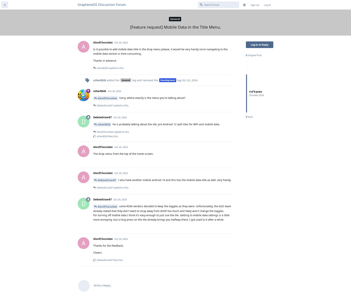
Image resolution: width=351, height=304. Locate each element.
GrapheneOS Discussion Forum (102, 4)
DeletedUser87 (107, 180)
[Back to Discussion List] (4, 4)
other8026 (104, 124)
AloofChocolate (107, 98)
